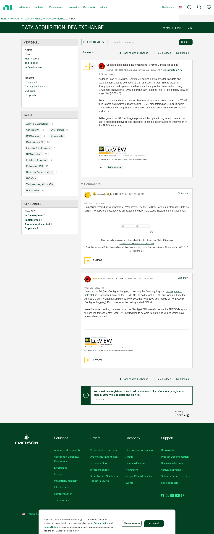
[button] (86, 66)
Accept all (154, 523)
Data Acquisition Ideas (55, 18)
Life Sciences (61, 487)
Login (178, 28)
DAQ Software (32, 136)
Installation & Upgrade (36, 160)
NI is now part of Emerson (139, 450)
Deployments (57, 136)
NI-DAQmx (31, 178)
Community (16, 18)
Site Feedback (169, 482)
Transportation (62, 500)
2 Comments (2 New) (173, 70)
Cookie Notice (51, 526)
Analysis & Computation (37, 124)
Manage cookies (132, 523)
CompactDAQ (32, 130)
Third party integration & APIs (39, 184)
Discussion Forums (172, 463)
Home (4, 18)
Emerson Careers (135, 463)
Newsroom (131, 469)
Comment (99, 399)
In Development (33, 67)
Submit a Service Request (176, 476)
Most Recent (32, 58)
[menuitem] (24, 8)
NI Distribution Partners (103, 450)
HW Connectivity (34, 154)
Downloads (167, 450)
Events (129, 482)
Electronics (60, 467)
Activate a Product (172, 469)
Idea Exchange (33, 18)
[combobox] (142, 42)
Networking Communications (39, 172)
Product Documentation (175, 456)
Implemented (33, 220)
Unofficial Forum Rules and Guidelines (137, 243)
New (27, 54)
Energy (58, 474)
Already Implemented (36, 86)
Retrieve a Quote (99, 463)
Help (189, 28)
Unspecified (31, 95)
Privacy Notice (101, 523)
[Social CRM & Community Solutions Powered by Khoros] (182, 414)
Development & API (35, 142)
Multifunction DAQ (34, 166)
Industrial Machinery (66, 480)
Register (165, 28)
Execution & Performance (38, 148)
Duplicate (30, 90)
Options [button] (87, 52)
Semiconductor (63, 493)
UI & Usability (32, 190)
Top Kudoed (31, 63)
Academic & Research (67, 450)
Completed (31, 82)
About (129, 456)
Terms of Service (99, 469)
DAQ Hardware (57, 130)
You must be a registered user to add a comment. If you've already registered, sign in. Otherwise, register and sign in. (139, 393)
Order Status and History (104, 456)
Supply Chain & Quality (138, 476)
